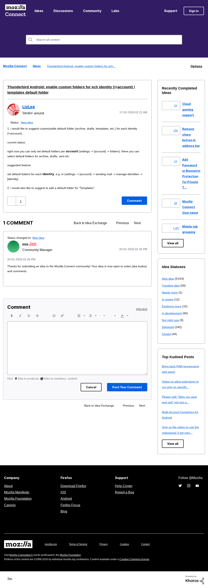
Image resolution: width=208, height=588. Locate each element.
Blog (63, 511)
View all (172, 243)
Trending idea (171, 285)
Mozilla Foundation (18, 498)
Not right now (171, 320)
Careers (9, 505)
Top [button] (10, 578)
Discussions (63, 11)
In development (172, 313)
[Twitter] (180, 485)
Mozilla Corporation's (23, 554)
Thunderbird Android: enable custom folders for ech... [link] (81, 66)
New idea (27, 122)
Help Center (123, 486)
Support (170, 11)
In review (168, 299)
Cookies (129, 543)
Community (92, 11)
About (8, 486)
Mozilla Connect (15, 10)
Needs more (170, 292)
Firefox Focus (70, 505)
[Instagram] (189, 485)
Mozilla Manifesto (17, 492)
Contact (151, 543)
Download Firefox (73, 486)
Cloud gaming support (188, 109)
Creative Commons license (146, 559)
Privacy (107, 543)
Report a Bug (124, 492)
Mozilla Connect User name (190, 207)
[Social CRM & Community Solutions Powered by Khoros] (195, 579)
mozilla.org (51, 543)
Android (66, 498)
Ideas (39, 11)
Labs (115, 11)
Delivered (168, 326)
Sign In (194, 11)
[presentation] (12, 315)
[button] (12, 200)
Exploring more (172, 306)
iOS (62, 492)
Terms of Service (80, 543)
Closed (166, 333)
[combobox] (104, 40)
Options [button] (196, 66)
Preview (142, 309)
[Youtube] (197, 485)
